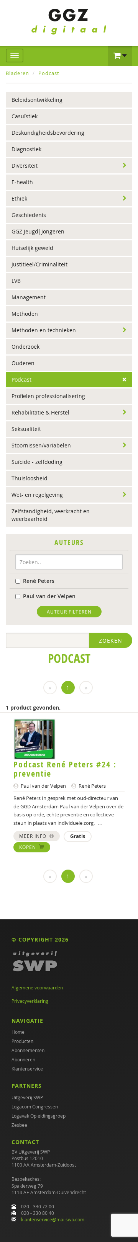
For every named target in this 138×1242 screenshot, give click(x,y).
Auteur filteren (69, 612)
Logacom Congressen (35, 1106)
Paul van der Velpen (49, 596)
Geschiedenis (29, 215)
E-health (22, 182)
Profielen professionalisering (48, 396)
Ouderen (23, 363)
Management (29, 297)
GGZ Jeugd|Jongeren (38, 231)
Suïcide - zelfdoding (37, 461)
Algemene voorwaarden (37, 987)
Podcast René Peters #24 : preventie (65, 769)
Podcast (48, 73)
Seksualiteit (26, 428)
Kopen (28, 847)
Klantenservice (27, 1069)
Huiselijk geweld (32, 247)
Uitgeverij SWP (27, 1097)
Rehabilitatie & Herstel (40, 412)
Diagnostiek (26, 149)
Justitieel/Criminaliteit (39, 264)
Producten (22, 1041)
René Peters (38, 580)
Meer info (33, 836)
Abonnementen (28, 1050)
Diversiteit (25, 165)
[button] (120, 56)
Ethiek (19, 198)
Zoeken (110, 640)
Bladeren (17, 73)
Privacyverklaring (30, 1001)
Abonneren (23, 1059)
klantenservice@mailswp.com (52, 1219)
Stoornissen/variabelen (41, 445)
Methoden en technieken (44, 330)
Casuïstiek (25, 116)
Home (18, 1032)
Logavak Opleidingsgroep (39, 1116)
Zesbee (19, 1125)
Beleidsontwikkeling (37, 99)
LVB (16, 280)
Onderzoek (25, 346)
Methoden (25, 313)
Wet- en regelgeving (37, 494)
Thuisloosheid (30, 478)
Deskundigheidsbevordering (48, 132)
